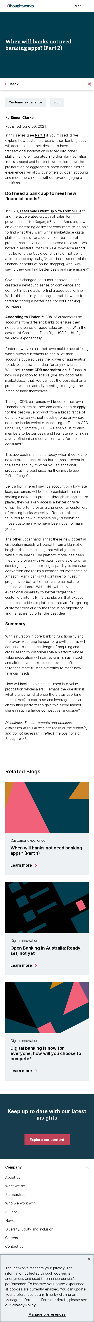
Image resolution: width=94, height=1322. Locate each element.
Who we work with (20, 1203)
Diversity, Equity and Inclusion (29, 1229)
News (10, 1220)
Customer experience (25, 102)
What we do (15, 1186)
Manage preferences (47, 1314)
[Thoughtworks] (20, 6)
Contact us (14, 1246)
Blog (57, 102)
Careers (11, 1238)
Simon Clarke (22, 117)
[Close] (89, 1259)
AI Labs (11, 1212)
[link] (47, 1139)
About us (12, 1177)
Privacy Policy (24, 1305)
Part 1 (40, 135)
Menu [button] (79, 6)
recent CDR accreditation (44, 370)
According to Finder (22, 317)
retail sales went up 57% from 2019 (50, 211)
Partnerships (15, 1194)
